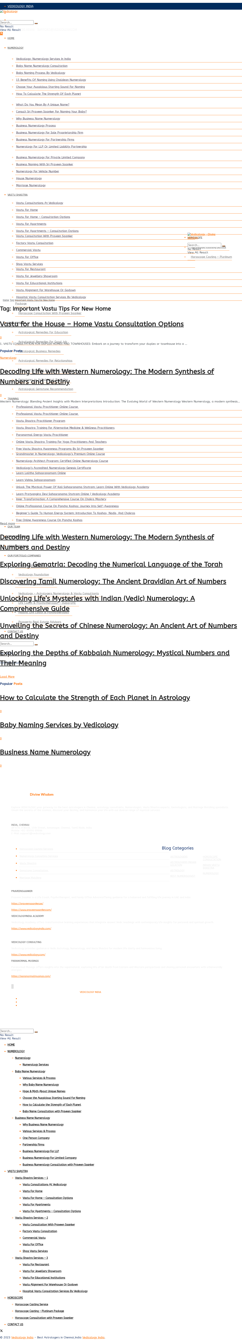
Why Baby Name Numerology (41, 1084)
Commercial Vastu (28, 250)
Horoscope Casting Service (31, 1304)
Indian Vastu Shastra (211, 866)
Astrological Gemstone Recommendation (45, 389)
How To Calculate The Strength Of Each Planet (48, 94)
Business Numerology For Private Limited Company (50, 157)
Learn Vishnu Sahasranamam (35, 480)
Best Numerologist (182, 875)
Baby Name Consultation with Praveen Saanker (52, 1111)
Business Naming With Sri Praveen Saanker (44, 164)
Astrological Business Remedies (39, 351)
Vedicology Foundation (33, 574)
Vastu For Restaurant (31, 269)
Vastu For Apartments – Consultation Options (47, 231)
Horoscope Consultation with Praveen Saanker (44, 1317)
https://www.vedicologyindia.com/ (31, 928)
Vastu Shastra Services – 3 (31, 1258)
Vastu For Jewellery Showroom (36, 276)
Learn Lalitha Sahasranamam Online (41, 473)
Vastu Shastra (28, 863)
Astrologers (179, 856)
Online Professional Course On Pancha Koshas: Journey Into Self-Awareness (67, 506)
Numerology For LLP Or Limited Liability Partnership (51, 146)
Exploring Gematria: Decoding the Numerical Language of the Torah (111, 564)
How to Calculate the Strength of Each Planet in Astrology (95, 698)
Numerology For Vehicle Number (37, 171)
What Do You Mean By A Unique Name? (42, 104)
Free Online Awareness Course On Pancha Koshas (49, 520)
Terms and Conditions (30, 999)
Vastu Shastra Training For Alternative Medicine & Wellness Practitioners (65, 427)
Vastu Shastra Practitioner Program (40, 420)
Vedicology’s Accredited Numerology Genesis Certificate (53, 468)
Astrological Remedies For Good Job (42, 341)
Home (6, 300)
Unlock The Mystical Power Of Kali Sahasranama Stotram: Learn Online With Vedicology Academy (82, 487)
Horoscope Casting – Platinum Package (39, 1311)
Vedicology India (22, 1337)
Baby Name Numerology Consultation (41, 66)
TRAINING (13, 398)
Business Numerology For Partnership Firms (45, 139)
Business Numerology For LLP (41, 1151)
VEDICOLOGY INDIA (20, 6)
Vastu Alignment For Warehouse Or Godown (46, 290)
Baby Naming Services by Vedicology (59, 725)
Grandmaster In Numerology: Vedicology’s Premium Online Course (60, 454)
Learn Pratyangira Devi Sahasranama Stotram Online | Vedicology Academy (68, 494)
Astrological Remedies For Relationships (45, 360)
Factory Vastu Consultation (34, 243)
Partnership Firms (33, 1144)
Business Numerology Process (36, 125)
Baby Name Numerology (30, 1071)
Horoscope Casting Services (36, 848)
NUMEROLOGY (15, 47)
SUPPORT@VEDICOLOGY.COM (57, 29)
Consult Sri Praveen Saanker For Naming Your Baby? (51, 111)
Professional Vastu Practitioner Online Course (47, 407)
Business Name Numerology (45, 752)
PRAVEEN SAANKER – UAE (25, 20)
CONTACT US (15, 1324)
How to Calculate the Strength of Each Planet (52, 1104)
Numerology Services (36, 1064)
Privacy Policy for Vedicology (33, 1002)
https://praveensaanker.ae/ (27, 903)
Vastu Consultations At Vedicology (39, 203)
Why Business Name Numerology (38, 118)
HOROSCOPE (15, 1297)
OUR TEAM (14, 526)
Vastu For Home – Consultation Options (43, 217)
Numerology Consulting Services (39, 856)
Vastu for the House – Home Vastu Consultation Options (92, 324)
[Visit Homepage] (121, 15)
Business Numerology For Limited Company (50, 1157)
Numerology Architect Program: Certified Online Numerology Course (62, 461)
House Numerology (29, 178)
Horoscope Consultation (212, 858)
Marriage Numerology (31, 185)
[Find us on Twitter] (1, 33)
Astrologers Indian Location (183, 863)
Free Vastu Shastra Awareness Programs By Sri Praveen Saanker (60, 448)
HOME (11, 38)
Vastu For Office (27, 257)
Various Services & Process (39, 1078)
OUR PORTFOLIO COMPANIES (24, 555)
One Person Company (36, 1138)
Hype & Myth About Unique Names (44, 1091)
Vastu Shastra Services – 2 (31, 1217)
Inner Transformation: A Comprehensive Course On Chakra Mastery (61, 499)
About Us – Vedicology (30, 1005)
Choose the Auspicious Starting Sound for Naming (54, 1098)
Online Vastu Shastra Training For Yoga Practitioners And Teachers (61, 441)
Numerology (8, 358)
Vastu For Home (27, 210)
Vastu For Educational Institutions (39, 283)
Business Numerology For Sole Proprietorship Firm (49, 132)
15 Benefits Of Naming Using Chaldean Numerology (51, 80)
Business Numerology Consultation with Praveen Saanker (58, 1164)
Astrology (177, 870)
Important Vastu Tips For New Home (35, 300)
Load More (7, 676)
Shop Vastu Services (29, 264)
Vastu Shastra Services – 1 (31, 1178)
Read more (7, 523)
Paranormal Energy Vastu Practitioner (42, 434)
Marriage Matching (30, 877)
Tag (12, 300)
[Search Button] (36, 23)
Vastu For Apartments (31, 224)
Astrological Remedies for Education (43, 332)
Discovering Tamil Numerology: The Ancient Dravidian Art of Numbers (113, 581)
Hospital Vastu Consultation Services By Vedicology (51, 297)
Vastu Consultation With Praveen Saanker (44, 236)
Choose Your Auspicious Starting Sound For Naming (50, 87)
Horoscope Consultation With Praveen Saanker (49, 313)
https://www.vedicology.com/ (28, 954)
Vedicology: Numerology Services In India (43, 59)
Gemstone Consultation (34, 870)
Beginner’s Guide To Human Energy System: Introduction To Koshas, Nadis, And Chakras (75, 513)
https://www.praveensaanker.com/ (31, 909)
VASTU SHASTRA (18, 194)
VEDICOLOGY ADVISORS (24, 13)
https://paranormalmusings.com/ (31, 976)
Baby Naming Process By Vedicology (40, 73)
